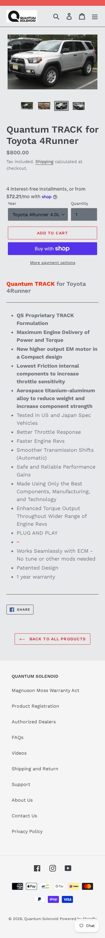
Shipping (44, 161)
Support (21, 784)
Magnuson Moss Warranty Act (45, 690)
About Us (22, 800)
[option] (27, 107)
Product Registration (35, 706)
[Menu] (94, 16)
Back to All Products (57, 639)
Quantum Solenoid (41, 919)
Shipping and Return (35, 768)
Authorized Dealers (34, 721)
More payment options (52, 262)
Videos (19, 753)
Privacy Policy (27, 831)
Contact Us (24, 815)
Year (12, 203)
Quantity (79, 203)
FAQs (17, 737)
